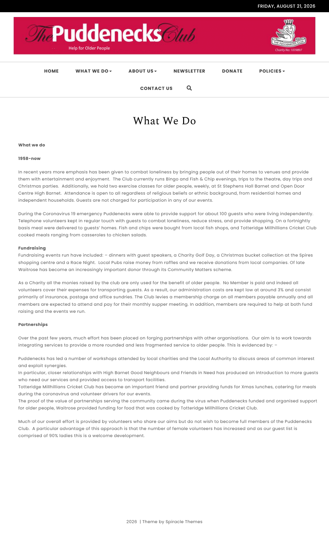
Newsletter (189, 71)
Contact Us (156, 88)
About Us (141, 71)
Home (51, 71)
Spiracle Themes (183, 522)
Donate (232, 71)
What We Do (92, 71)
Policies (270, 71)
